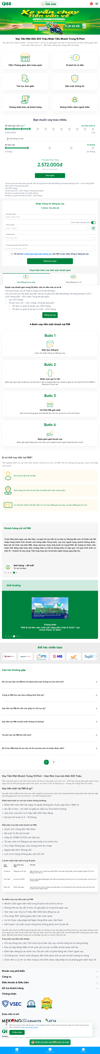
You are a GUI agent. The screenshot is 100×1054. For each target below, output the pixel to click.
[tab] (26, 279)
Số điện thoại (11, 214)
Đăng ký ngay (50, 261)
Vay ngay (50, 175)
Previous (2, 656)
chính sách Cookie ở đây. (29, 1027)
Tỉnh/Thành (10, 225)
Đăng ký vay (50, 315)
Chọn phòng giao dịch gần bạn (17, 245)
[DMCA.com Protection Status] (46, 1004)
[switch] (94, 222)
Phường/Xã (10, 234)
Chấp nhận (17, 1032)
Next (97, 656)
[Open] (87, 227)
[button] (96, 4)
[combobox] (47, 227)
